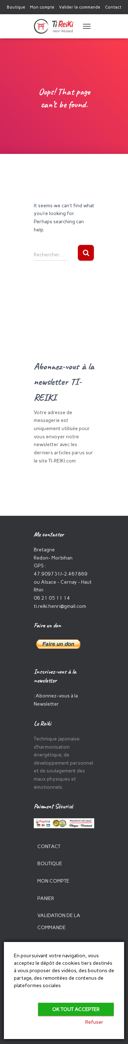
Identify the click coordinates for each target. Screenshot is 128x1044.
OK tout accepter (76, 1009)
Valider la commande (79, 7)
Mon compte (42, 7)
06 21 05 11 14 (52, 598)
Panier (45, 898)
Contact (113, 7)
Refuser (94, 1022)
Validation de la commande (58, 921)
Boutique (16, 7)
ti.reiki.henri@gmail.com (60, 606)
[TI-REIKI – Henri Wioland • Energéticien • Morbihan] (56, 26)
